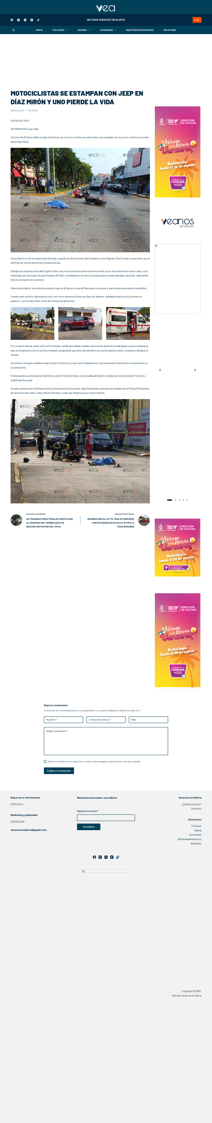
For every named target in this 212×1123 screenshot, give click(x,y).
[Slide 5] (187, 500)
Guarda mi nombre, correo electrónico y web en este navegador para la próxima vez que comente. (94, 761)
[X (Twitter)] (18, 20)
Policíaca (58, 29)
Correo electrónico (99, 719)
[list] (177, 370)
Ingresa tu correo (88, 810)
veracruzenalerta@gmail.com (29, 829)
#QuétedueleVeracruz (140, 29)
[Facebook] (12, 20)
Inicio (39, 29)
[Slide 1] (168, 500)
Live (197, 20)
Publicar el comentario (59, 770)
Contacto (196, 808)
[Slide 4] (183, 500)
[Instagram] (25, 20)
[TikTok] (38, 20)
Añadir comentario (57, 731)
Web (133, 719)
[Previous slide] (160, 370)
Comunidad (106, 29)
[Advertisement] (106, 59)
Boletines (170, 29)
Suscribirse (89, 826)
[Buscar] (13, 30)
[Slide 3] (179, 500)
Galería (82, 29)
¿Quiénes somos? (191, 804)
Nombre (51, 719)
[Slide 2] (173, 500)
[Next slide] (195, 370)
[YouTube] (31, 20)
